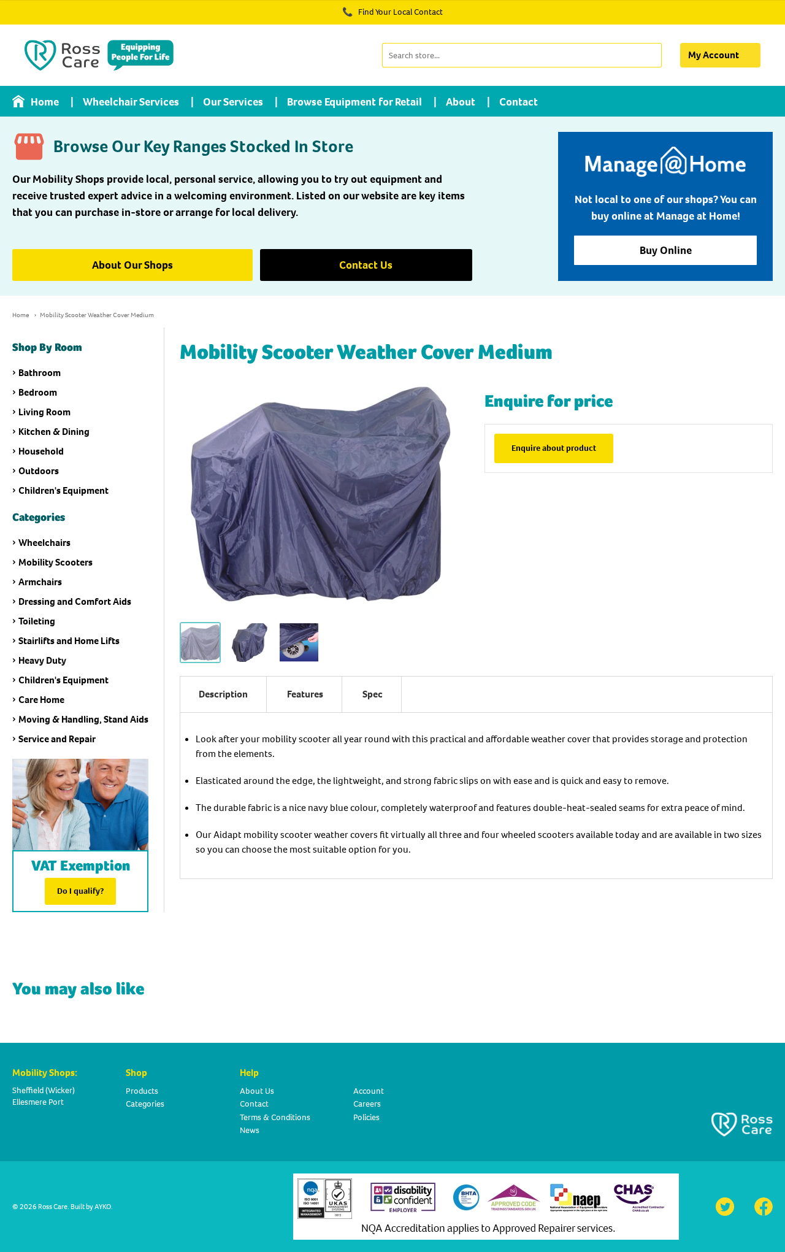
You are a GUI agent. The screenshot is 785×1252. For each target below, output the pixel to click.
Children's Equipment (63, 490)
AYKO (102, 1207)
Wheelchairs (44, 542)
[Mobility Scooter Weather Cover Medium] (200, 642)
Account (368, 1091)
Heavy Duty (42, 660)
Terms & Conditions (275, 1117)
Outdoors (38, 470)
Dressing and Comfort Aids (74, 601)
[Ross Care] (99, 55)
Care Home (41, 699)
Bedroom (37, 392)
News (249, 1130)
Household (41, 451)
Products (142, 1091)
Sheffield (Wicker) (43, 1090)
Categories (145, 1104)
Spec (372, 694)
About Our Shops (132, 265)
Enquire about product (553, 448)
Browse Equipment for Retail (354, 101)
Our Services (233, 101)
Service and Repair (57, 738)
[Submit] (651, 55)
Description (223, 694)
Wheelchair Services (131, 101)
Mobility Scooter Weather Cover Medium (97, 315)
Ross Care (52, 1207)
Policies (366, 1117)
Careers (367, 1104)
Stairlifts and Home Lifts (69, 640)
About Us (257, 1091)
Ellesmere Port (38, 1102)
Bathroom (39, 372)
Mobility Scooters (55, 562)
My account (713, 54)
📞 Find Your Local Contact (392, 12)
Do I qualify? (80, 891)
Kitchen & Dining (54, 431)
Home (45, 101)
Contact (518, 101)
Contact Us (365, 265)
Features (305, 694)
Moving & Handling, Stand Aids (83, 719)
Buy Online (666, 250)
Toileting (36, 621)
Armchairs (40, 581)
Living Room (44, 411)
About (460, 101)
